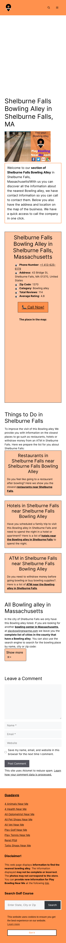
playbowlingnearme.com (23, 630)
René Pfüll (11, 840)
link (47, 883)
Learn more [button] (13, 924)
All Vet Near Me (14, 824)
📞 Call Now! (33, 307)
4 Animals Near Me (16, 803)
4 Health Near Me (16, 809)
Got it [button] (32, 932)
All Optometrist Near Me (19, 814)
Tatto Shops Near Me (18, 845)
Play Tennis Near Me (17, 835)
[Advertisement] (33, 50)
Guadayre (12, 795)
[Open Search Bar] (49, 7)
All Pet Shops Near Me (18, 819)
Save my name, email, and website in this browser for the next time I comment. (33, 752)
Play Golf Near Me (16, 829)
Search (52, 905)
